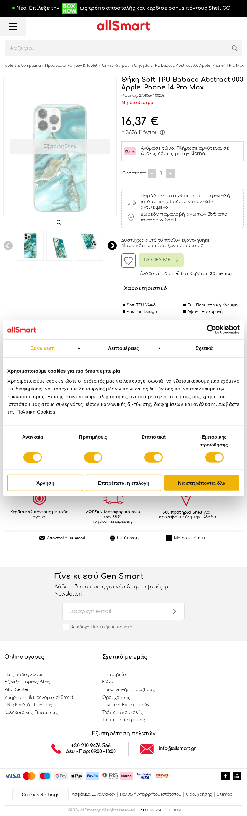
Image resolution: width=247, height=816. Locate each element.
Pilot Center (17, 690)
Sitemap (225, 794)
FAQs (107, 682)
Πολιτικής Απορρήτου (113, 627)
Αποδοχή (103, 627)
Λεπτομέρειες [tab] (123, 348)
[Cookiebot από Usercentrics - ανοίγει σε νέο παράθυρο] (211, 329)
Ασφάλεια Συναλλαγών (93, 794)
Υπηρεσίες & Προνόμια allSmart (39, 697)
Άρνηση (45, 483)
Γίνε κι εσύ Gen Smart (112, 584)
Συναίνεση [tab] (43, 348)
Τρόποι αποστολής (122, 712)
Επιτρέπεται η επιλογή (123, 483)
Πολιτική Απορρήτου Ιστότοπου (150, 794)
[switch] (93, 457)
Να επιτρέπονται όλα (201, 483)
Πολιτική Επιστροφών (125, 705)
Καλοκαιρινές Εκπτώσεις (31, 712)
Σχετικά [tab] (204, 348)
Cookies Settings (40, 795)
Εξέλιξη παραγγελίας (27, 682)
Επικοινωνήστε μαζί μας (128, 690)
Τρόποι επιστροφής (123, 720)
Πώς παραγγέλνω (23, 674)
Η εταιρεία (114, 674)
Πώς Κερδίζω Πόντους (28, 705)
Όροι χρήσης (116, 697)
